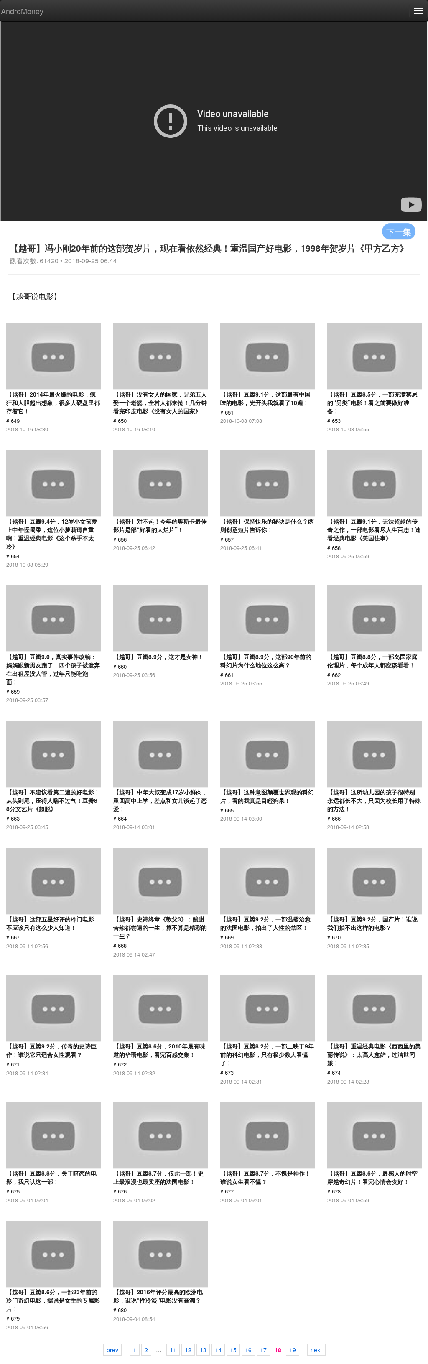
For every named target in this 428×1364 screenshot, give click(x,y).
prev (112, 1350)
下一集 (398, 231)
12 (188, 1350)
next (316, 1350)
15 (233, 1350)
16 (248, 1350)
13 (203, 1350)
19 (292, 1350)
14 (218, 1350)
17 (263, 1350)
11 (173, 1350)
